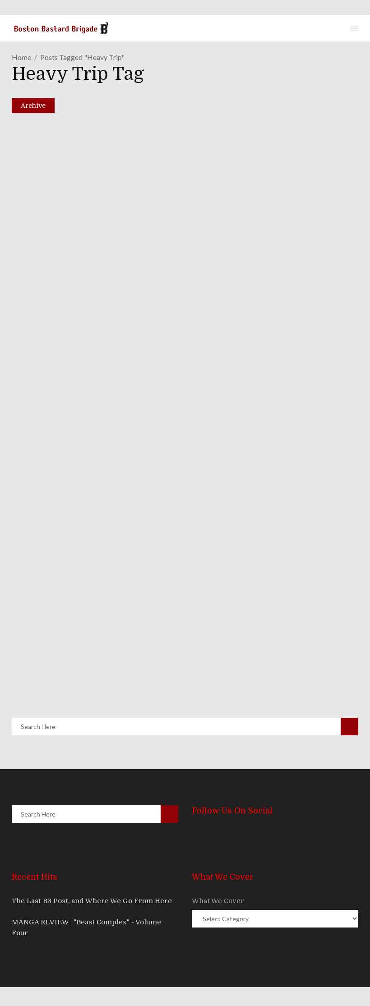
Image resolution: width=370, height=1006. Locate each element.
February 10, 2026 (58, 325)
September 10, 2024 (60, 680)
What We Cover (218, 901)
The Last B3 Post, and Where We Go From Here (92, 901)
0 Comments (82, 346)
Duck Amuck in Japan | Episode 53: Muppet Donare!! (145, 309)
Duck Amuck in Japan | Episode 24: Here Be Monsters (147, 664)
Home (21, 57)
